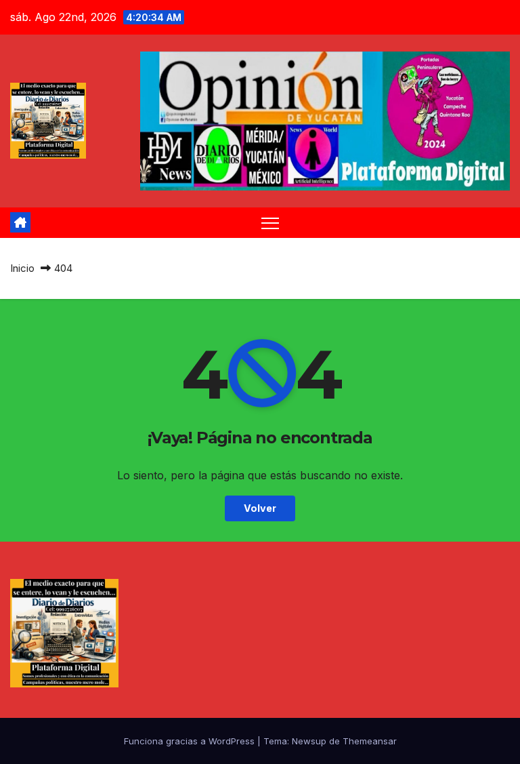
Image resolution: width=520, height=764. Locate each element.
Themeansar (370, 741)
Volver (260, 508)
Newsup (309, 741)
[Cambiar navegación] (270, 222)
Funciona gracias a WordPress (190, 741)
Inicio (22, 268)
